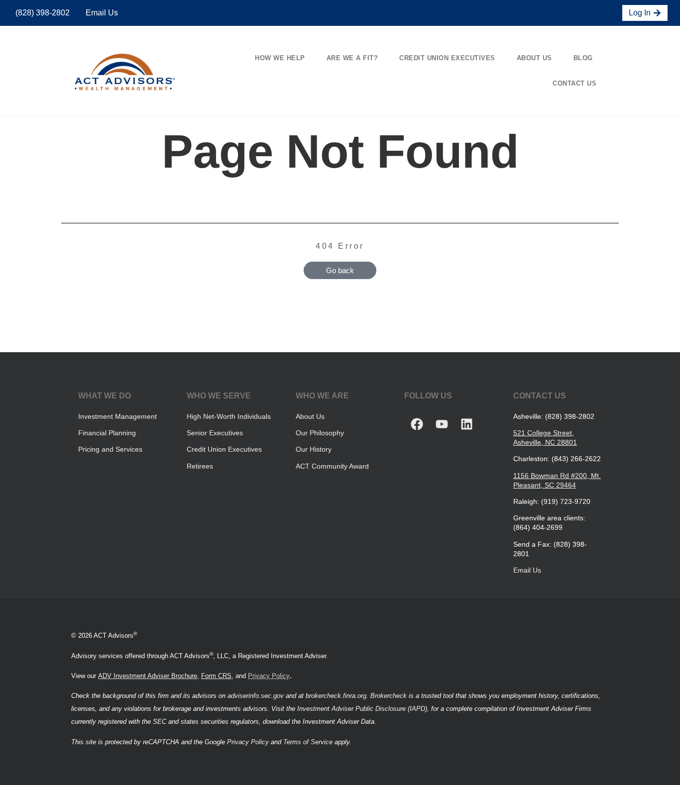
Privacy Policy (269, 676)
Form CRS (216, 676)
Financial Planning (107, 433)
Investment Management (117, 416)
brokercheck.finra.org (336, 695)
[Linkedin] (466, 424)
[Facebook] (416, 424)
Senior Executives (215, 433)
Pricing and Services (110, 449)
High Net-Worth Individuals (229, 416)
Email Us (101, 12)
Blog (583, 58)
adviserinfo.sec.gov (255, 695)
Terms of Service (308, 742)
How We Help (280, 58)
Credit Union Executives (447, 58)
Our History (314, 449)
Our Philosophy (320, 433)
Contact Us (574, 83)
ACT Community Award (332, 466)
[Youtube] (441, 424)
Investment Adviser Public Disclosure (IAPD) (362, 708)
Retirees (200, 466)
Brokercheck (388, 695)
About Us (534, 58)
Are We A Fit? (352, 58)
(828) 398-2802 (41, 12)
